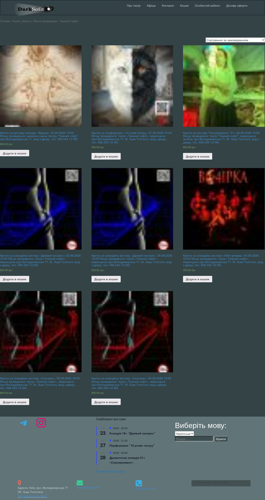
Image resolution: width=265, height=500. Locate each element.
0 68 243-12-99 (146, 488)
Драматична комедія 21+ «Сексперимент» (127, 460)
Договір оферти (236, 5)
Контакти (168, 5)
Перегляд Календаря (110, 471)
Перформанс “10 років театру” (132, 445)
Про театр (134, 5)
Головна (5, 21)
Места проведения (45, 21)
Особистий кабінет (207, 5)
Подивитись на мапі (32, 496)
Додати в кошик (14, 153)
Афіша (151, 5)
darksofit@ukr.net (88, 487)
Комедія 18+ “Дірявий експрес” (132, 433)
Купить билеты (22, 21)
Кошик (184, 5)
